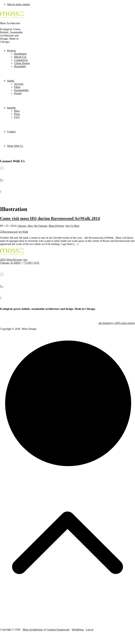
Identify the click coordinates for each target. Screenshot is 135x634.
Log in (89, 629)
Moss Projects (56, 225)
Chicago (21, 225)
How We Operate (37, 225)
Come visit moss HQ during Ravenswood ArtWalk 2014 (50, 218)
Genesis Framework (58, 629)
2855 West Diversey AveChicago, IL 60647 (14, 261)
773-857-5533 (31, 262)
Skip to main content (18, 4)
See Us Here (72, 225)
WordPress (78, 629)
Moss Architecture (33, 629)
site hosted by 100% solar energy (116, 323)
